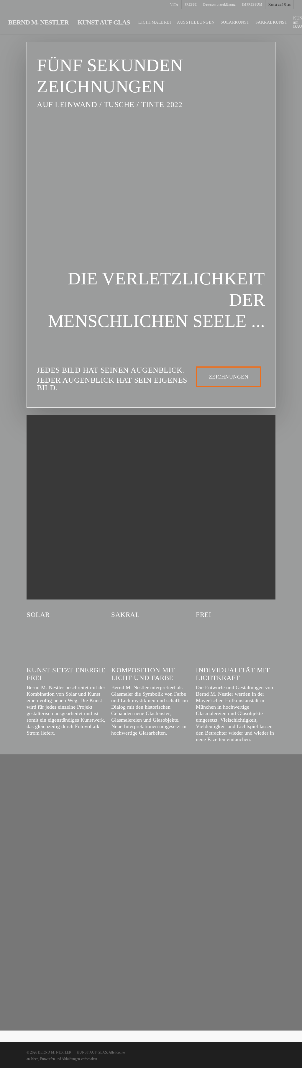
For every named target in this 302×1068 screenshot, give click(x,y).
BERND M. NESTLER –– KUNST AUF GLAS (69, 22)
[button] (229, 376)
